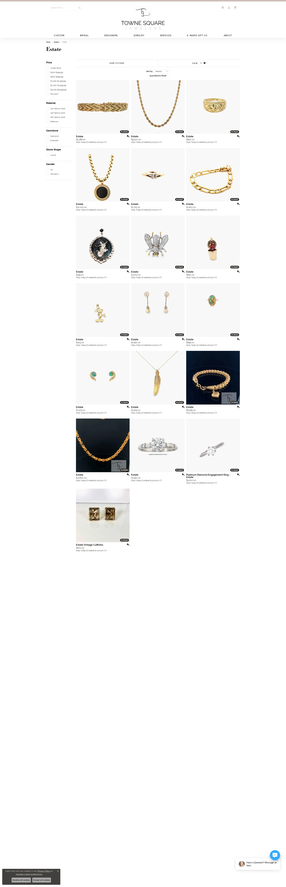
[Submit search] (80, 8)
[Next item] (126, 107)
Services (166, 35)
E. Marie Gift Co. (197, 35)
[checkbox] (53, 68)
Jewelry (138, 35)
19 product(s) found (158, 76)
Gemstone (52, 131)
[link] (222, 7)
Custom (59, 35)
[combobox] (62, 8)
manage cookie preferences (29, 874)
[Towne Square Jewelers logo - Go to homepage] (143, 18)
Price (49, 62)
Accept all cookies (41, 880)
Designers (111, 35)
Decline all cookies (21, 880)
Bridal (84, 35)
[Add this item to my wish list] (127, 136)
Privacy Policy (43, 871)
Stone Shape (53, 149)
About (228, 35)
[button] (229, 7)
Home (48, 42)
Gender (50, 164)
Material (51, 103)
